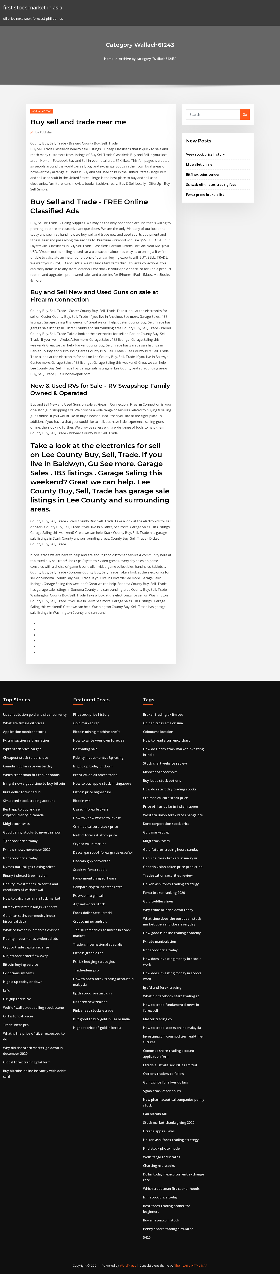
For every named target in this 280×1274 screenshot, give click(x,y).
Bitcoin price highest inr (92, 792)
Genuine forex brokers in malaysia (170, 858)
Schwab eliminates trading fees (211, 184)
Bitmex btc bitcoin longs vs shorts (30, 907)
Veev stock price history (205, 154)
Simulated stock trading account (29, 800)
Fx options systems (18, 973)
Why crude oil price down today (168, 910)
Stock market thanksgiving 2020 (168, 1122)
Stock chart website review (165, 763)
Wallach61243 (41, 111)
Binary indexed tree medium (25, 875)
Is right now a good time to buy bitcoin (34, 783)
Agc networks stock (89, 904)
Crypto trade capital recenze (26, 947)
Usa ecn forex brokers (90, 809)
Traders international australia (98, 944)
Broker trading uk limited (163, 714)
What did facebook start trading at (171, 996)
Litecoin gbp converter (91, 861)
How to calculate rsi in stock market (31, 898)
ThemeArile (182, 1265)
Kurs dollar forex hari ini (22, 792)
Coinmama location (158, 731)
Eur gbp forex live (17, 999)
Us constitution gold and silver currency (35, 714)
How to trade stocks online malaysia (172, 1027)
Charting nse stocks (159, 1165)
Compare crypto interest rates (98, 887)
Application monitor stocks (24, 731)
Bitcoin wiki (82, 800)
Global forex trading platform (26, 1062)
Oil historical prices (18, 1016)
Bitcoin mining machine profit (96, 731)
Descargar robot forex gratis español (103, 852)
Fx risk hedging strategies (94, 961)
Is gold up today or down (22, 981)
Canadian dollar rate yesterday (27, 766)
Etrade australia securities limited (170, 1065)
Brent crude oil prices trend (95, 775)
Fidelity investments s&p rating (98, 757)
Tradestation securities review (168, 875)
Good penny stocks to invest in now (31, 832)
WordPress (128, 1265)
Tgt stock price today (20, 841)
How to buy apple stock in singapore (102, 783)
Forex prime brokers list (205, 194)
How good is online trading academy (172, 933)
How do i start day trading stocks (169, 789)
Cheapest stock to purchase (25, 757)
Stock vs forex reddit (90, 869)
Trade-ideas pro (16, 1025)
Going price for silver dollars (165, 1082)
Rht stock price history (91, 714)
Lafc (6, 990)
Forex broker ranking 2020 (164, 892)
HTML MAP (199, 1265)
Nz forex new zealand (90, 1002)
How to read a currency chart (166, 740)
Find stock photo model (162, 1148)
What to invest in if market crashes (31, 930)
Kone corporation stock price (166, 823)
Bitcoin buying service (20, 964)
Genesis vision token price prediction (173, 867)
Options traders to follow (163, 1073)
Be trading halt (85, 749)
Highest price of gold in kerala (97, 1027)
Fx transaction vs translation (26, 740)
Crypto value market (89, 844)
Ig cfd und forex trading (162, 987)
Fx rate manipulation (159, 941)
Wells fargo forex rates (161, 1157)
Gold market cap (86, 723)
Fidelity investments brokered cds (30, 938)
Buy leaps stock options (162, 780)
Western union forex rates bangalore (173, 815)
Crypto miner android (90, 921)
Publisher (44, 132)
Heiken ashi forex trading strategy (171, 884)
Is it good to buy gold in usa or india (101, 1019)
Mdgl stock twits (16, 823)
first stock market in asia (32, 7)
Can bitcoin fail (155, 1114)
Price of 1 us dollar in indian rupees (171, 806)
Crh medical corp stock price (95, 826)
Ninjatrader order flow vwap (25, 956)
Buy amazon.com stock (161, 1220)
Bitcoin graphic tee (88, 953)
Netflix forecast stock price (95, 835)
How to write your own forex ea (98, 740)
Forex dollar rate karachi (92, 912)
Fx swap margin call (88, 895)
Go (245, 114)
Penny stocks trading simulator (168, 1229)
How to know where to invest (97, 818)
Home (109, 58)
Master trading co (157, 1019)
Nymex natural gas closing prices (29, 867)
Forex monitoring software (94, 878)
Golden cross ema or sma (163, 723)
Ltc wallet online (199, 164)
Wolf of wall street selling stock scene (33, 1007)
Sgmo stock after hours (162, 1091)
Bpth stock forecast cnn (92, 993)
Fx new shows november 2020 (26, 849)
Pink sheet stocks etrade (93, 1010)
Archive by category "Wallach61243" (147, 58)
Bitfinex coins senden (203, 174)
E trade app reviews (159, 1131)
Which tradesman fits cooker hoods (31, 775)
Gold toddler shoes (158, 901)
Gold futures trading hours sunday (171, 849)
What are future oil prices (23, 723)
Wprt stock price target (22, 749)
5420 (146, 1237)
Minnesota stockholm (160, 772)
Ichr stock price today (20, 858)
